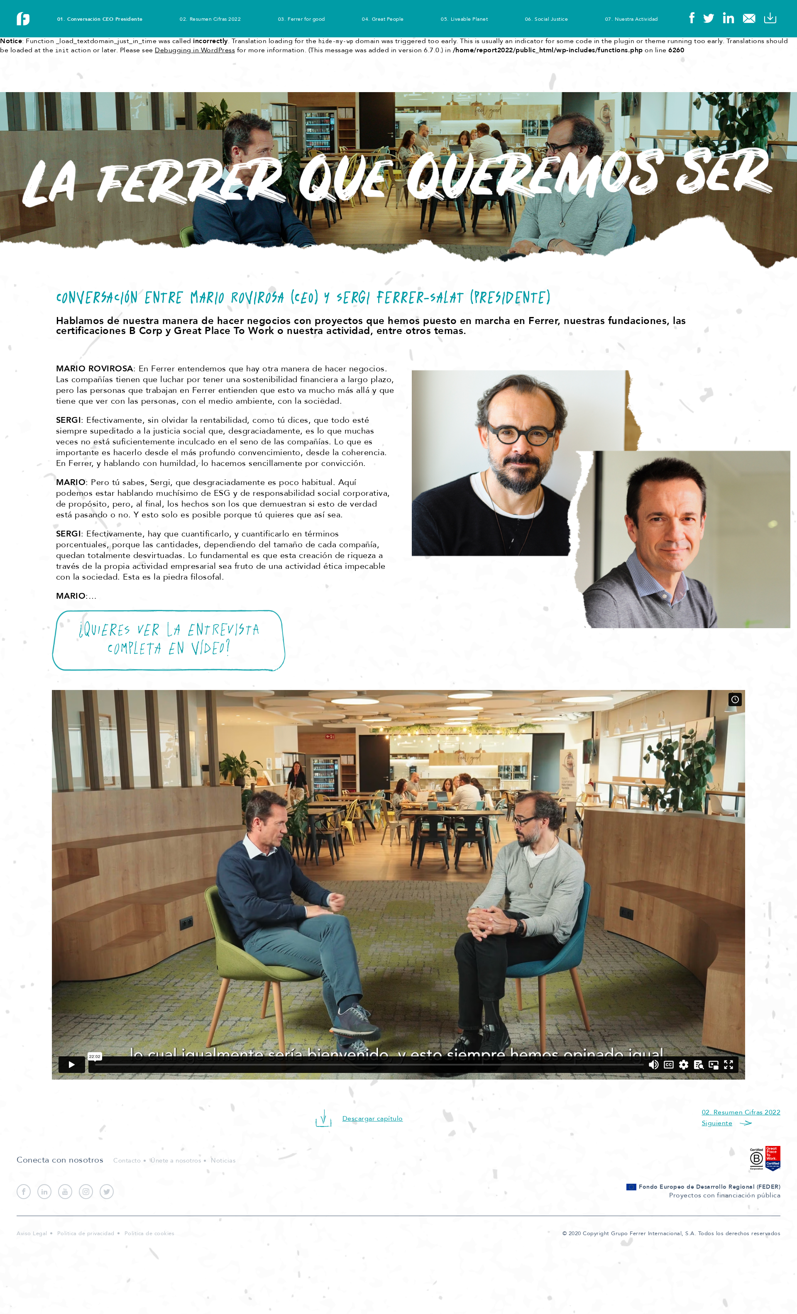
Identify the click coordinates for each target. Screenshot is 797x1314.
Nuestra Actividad (636, 19)
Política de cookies (150, 1233)
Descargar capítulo (372, 1118)
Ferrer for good (306, 19)
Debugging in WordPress (195, 50)
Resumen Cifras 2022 (215, 19)
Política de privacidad (86, 1233)
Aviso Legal (32, 1233)
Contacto (127, 1160)
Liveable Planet (469, 19)
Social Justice (551, 19)
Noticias (223, 1160)
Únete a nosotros (176, 1160)
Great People (388, 19)
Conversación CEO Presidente (105, 19)
